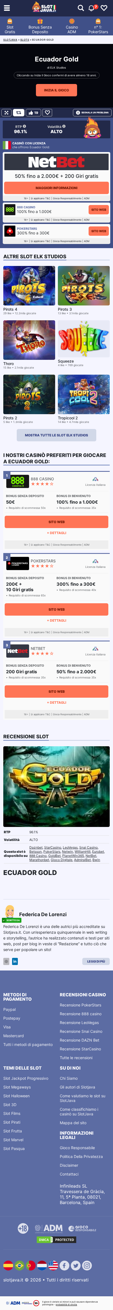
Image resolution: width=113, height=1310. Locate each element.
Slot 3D (9, 1104)
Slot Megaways (17, 1087)
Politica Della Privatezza (81, 1156)
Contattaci (69, 1174)
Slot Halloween (16, 1095)
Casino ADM (72, 29)
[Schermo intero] (6, 112)
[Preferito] (47, 112)
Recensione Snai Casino (81, 1031)
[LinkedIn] (15, 961)
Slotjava (10, 39)
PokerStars (51, 851)
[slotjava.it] (44, 8)
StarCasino (52, 847)
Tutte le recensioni (76, 1057)
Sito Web (98, 210)
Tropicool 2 (68, 418)
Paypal (9, 1009)
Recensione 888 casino (80, 1013)
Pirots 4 (10, 309)
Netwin (67, 851)
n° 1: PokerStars (98, 29)
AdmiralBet (82, 860)
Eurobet (98, 851)
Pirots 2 (10, 418)
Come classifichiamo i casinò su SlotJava (79, 1111)
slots (24, 39)
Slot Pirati (11, 1122)
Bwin (96, 860)
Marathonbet (39, 860)
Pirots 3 (65, 309)
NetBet (91, 856)
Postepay (11, 1018)
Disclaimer (69, 1165)
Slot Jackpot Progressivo (25, 1078)
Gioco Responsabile (77, 1147)
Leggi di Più (96, 961)
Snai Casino (88, 847)
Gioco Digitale (61, 860)
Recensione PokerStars (80, 1005)
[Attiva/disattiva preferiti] (104, 8)
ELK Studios (58, 67)
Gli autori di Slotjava (77, 1087)
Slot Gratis (10, 29)
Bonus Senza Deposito (40, 29)
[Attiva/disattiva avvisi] (81, 8)
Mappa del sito (73, 1122)
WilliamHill (83, 851)
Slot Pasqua (14, 1148)
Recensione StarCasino (80, 1049)
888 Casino (38, 856)
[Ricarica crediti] (18, 112)
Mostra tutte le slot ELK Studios (56, 435)
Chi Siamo (69, 1078)
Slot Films (11, 1113)
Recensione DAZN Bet (79, 1040)
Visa (7, 1027)
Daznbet (36, 847)
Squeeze (66, 361)
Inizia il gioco (56, 90)
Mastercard (13, 1035)
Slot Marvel (13, 1139)
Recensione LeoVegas (79, 1022)
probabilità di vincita (66, 1304)
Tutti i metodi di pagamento (28, 1044)
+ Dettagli (56, 533)
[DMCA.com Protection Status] (56, 1240)
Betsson (35, 851)
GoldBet (54, 856)
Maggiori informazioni (56, 188)
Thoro (8, 363)
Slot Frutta (12, 1131)
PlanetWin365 (73, 856)
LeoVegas (70, 847)
